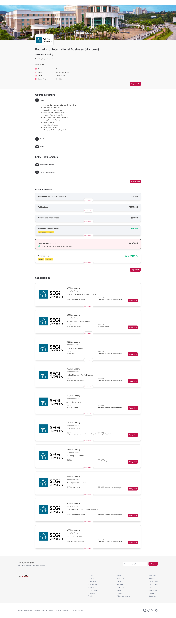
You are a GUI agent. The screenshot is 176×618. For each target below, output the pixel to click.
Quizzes (91, 587)
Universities (92, 581)
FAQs (150, 587)
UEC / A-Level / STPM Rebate (78, 321)
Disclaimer (152, 596)
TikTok (119, 581)
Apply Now (133, 300)
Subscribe (153, 564)
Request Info (135, 84)
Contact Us (153, 590)
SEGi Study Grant (73, 429)
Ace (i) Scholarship (73, 402)
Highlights (91, 593)
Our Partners (153, 584)
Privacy (151, 593)
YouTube (120, 590)
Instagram (120, 578)
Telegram (120, 593)
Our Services (153, 581)
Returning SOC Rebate (75, 456)
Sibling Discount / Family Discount (79, 375)
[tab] (88, 100)
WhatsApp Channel (123, 596)
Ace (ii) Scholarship (74, 536)
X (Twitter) (120, 584)
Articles (90, 596)
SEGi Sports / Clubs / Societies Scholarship (83, 509)
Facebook (120, 587)
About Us (152, 578)
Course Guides (93, 590)
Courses (91, 578)
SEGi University (44, 54)
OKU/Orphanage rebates (76, 483)
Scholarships (92, 584)
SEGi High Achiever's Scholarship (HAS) (82, 294)
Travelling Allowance (74, 348)
